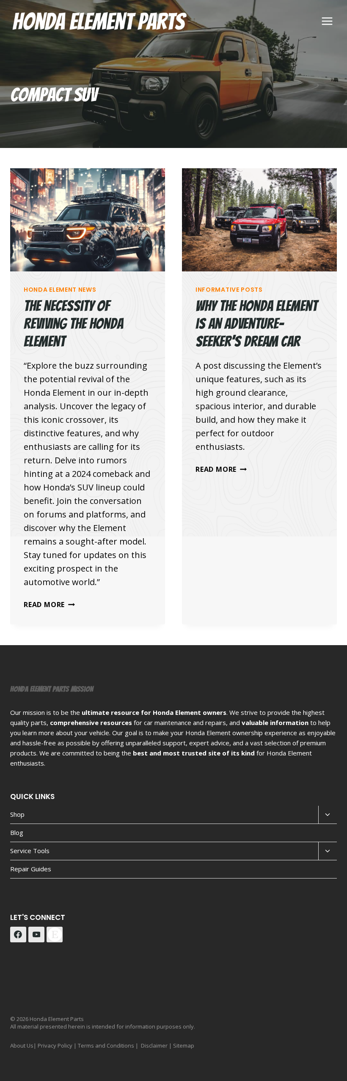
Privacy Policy (55, 1045)
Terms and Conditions (106, 1045)
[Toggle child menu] (327, 815)
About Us (21, 1045)
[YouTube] (36, 935)
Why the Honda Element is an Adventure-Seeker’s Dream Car (256, 323)
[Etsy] (55, 935)
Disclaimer (154, 1045)
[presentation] (87, 219)
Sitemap (183, 1045)
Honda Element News (60, 289)
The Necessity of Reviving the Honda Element (73, 323)
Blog (16, 832)
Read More (49, 604)
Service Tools (30, 850)
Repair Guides (30, 869)
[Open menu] (327, 21)
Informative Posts (229, 289)
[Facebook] (18, 935)
